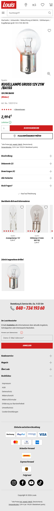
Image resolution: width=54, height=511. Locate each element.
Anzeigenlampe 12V (13, 238)
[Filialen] (26, 5)
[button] (49, 13)
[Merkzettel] (42, 5)
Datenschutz (7, 392)
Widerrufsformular (9, 400)
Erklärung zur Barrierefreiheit (13, 404)
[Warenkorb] (51, 5)
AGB (4, 387)
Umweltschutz (7, 408)
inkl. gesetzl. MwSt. (16, 144)
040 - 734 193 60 (30, 308)
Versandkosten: (6, 147)
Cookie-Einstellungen (10, 412)
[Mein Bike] (34, 5)
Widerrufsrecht (8, 396)
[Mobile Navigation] (3, 13)
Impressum (6, 383)
